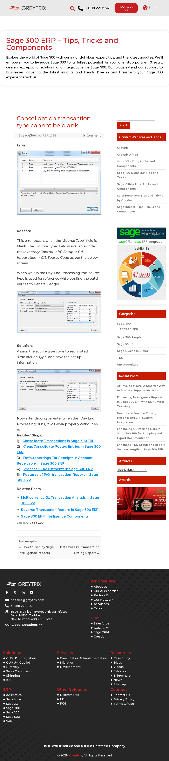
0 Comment (92, 135)
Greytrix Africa (127, 154)
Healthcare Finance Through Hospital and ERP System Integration (137, 418)
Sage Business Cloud (132, 350)
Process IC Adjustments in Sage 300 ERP (58, 469)
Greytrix (122, 147)
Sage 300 (36, 522)
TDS (120, 357)
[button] (146, 7)
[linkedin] (23, 592)
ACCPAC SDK (129, 329)
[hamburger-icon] (155, 7)
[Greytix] (33, 584)
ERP (7, 689)
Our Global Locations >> (23, 625)
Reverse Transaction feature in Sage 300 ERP (60, 510)
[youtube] (31, 592)
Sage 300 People (129, 337)
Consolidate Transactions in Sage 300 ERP (58, 441)
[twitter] (14, 592)
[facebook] (6, 592)
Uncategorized (127, 364)
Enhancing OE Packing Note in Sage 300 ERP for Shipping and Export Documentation (139, 433)
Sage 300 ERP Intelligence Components (55, 516)
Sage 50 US (125, 344)
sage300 (29, 135)
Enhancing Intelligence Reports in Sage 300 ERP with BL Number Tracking (140, 402)
